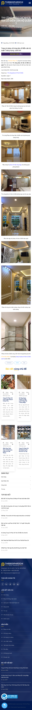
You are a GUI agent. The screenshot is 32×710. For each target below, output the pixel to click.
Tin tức (3, 489)
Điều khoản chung (8, 614)
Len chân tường (7, 641)
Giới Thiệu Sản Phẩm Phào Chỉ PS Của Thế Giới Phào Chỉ (15, 540)
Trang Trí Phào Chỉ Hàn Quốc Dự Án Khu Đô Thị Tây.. (23, 450)
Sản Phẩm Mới (5, 481)
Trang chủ (4, 26)
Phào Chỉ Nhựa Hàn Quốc (10, 599)
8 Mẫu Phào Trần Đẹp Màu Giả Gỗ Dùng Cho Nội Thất (14, 548)
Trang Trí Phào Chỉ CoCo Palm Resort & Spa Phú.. (8, 399)
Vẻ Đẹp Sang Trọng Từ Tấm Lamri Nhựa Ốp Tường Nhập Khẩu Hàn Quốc (15, 676)
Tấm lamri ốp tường (8, 645)
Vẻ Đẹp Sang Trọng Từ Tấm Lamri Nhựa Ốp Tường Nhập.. (23, 400)
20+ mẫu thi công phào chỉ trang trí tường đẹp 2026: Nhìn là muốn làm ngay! (16, 507)
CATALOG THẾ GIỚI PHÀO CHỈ (11, 603)
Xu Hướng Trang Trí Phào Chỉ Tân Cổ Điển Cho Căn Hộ (14, 532)
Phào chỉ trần (7, 629)
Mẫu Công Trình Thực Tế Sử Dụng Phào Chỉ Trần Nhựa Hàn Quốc (15, 686)
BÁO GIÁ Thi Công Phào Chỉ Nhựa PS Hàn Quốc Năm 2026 (15, 498)
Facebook (9, 362)
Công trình (11, 26)
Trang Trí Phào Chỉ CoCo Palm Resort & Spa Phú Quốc (14, 668)
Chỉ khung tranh (7, 653)
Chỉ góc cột (6, 657)
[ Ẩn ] (20, 54)
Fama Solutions (21, 707)
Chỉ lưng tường (7, 633)
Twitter (17, 362)
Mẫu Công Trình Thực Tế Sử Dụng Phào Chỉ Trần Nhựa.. (7, 450)
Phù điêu (5, 649)
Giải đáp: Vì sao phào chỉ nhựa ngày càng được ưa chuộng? (15, 515)
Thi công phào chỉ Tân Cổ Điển (15, 73)
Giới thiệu (3, 477)
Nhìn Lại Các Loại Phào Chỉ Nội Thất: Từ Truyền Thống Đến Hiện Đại (15, 524)
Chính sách (6, 618)
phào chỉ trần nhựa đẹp (15, 164)
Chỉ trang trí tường (8, 637)
